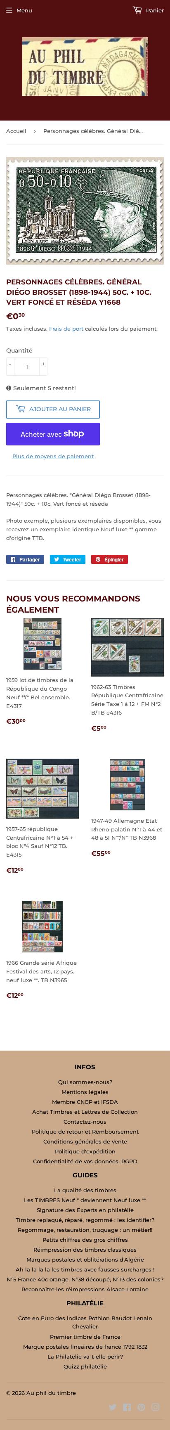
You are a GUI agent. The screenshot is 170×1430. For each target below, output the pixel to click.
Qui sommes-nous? (85, 1082)
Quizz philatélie (85, 1366)
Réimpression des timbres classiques (85, 1249)
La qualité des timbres (85, 1190)
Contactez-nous (85, 1121)
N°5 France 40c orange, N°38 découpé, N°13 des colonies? (85, 1279)
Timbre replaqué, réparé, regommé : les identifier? (85, 1220)
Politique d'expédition (85, 1151)
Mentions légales (85, 1092)
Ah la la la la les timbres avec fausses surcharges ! (85, 1269)
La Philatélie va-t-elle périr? (85, 1356)
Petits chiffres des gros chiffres (85, 1239)
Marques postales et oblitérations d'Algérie (85, 1259)
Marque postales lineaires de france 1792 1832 (85, 1346)
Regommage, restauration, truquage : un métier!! (85, 1229)
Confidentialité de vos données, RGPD (85, 1161)
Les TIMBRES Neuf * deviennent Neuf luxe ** (85, 1200)
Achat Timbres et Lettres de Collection (85, 1111)
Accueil (16, 131)
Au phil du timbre (51, 1393)
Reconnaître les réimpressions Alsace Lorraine (85, 1289)
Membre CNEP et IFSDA (85, 1102)
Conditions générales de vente (85, 1141)
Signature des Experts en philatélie (85, 1210)
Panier (154, 10)
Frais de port (66, 328)
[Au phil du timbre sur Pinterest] (141, 1408)
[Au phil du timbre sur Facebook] (127, 1408)
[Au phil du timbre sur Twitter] (113, 1408)
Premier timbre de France (85, 1336)
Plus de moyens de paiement (53, 456)
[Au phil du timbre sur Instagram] (155, 1408)
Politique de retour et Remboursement (85, 1131)
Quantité (19, 350)
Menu (24, 10)
